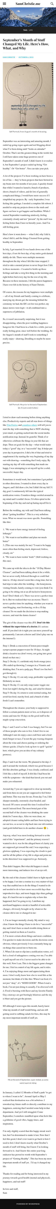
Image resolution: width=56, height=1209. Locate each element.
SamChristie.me (28, 3)
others (34, 424)
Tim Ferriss (12, 424)
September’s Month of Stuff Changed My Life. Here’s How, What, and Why (26, 44)
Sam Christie (9, 57)
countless (26, 424)
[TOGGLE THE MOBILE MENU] (4, 3)
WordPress (34, 1204)
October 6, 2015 (26, 57)
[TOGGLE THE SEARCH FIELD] (51, 3)
